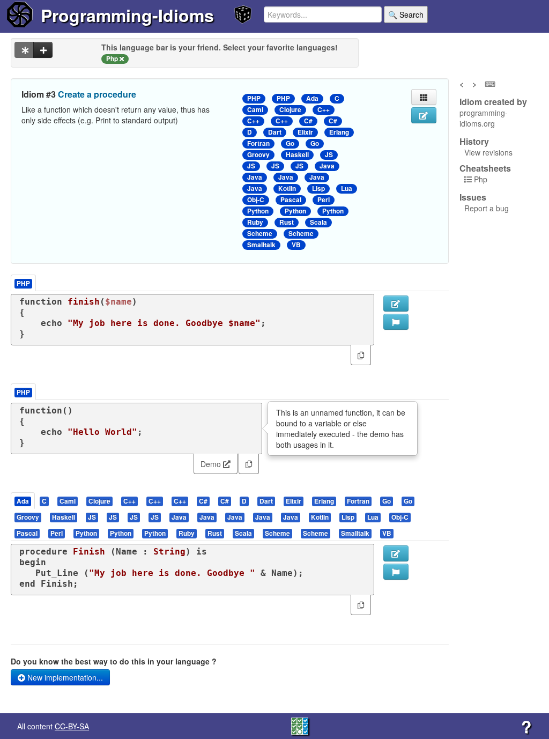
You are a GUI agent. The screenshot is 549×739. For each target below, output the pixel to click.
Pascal (290, 199)
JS (329, 154)
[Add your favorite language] (43, 50)
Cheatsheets (485, 168)
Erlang (339, 132)
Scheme (259, 233)
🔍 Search (406, 14)
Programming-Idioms (127, 15)
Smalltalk (261, 244)
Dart (274, 132)
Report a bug (486, 208)
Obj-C (255, 199)
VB (296, 244)
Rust (286, 222)
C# (308, 120)
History (474, 141)
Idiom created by (493, 102)
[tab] (23, 500)
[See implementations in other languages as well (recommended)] (24, 50)
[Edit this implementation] (396, 553)
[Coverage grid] (299, 725)
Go (290, 143)
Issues (472, 197)
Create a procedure (97, 94)
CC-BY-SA (72, 726)
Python (258, 211)
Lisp (318, 188)
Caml (255, 109)
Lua (346, 188)
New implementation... (64, 677)
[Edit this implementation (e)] (396, 303)
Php (480, 179)
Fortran (258, 143)
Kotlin (287, 188)
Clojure (290, 109)
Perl (323, 199)
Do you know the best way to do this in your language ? (114, 661)
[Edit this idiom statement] (423, 115)
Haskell (297, 154)
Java (327, 166)
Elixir (305, 132)
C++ (323, 109)
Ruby (255, 222)
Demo (212, 464)
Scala (318, 222)
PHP (254, 98)
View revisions (488, 152)
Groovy (258, 154)
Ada (312, 98)
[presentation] (23, 500)
